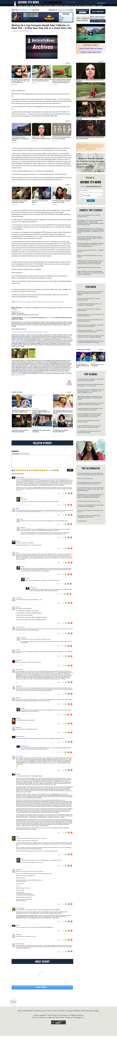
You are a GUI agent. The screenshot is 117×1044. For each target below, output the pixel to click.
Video (75, 5)
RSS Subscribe (87, 1011)
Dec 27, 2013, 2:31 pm (21, 682)
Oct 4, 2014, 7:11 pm (21, 732)
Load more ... (42, 987)
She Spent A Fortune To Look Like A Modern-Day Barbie (90, 461)
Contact (43, 1011)
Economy (26, 5)
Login (98, 3)
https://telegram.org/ (98, 161)
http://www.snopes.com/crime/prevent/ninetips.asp (52, 511)
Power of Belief (48, 5)
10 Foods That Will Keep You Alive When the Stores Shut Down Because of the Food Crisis (90, 474)
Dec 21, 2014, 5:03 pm (26, 865)
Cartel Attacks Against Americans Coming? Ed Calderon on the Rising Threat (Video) (91, 341)
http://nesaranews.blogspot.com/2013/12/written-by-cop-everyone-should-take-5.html (40, 302)
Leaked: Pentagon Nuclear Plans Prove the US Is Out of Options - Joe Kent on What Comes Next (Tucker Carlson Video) (90, 415)
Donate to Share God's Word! (91, 52)
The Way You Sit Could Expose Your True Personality (61, 137)
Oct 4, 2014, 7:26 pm (25, 537)
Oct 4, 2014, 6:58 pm (25, 574)
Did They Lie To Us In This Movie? (40, 201)
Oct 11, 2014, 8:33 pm (21, 741)
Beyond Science (39, 5)
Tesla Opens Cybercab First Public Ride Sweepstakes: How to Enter (89, 516)
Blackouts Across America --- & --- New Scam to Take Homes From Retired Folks (90, 331)
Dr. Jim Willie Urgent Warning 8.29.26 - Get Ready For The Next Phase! (90, 304)
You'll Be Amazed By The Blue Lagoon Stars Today (61, 201)
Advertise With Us (29, 1011)
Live (72, 5)
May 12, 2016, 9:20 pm (21, 939)
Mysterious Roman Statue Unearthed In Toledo (19, 201)
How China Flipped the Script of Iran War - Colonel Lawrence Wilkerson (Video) (89, 426)
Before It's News (28, 2)
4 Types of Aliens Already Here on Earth (89, 501)
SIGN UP (83, 186)
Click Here (26, 317)
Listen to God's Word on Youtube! (90, 48)
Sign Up (103, 3)
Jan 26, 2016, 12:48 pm (21, 921)
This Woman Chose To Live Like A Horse (88, 99)
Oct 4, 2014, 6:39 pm (25, 645)
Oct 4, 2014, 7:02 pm (25, 714)
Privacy (49, 1011)
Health (31, 5)
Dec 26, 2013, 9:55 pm (21, 493)
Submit (91, 200)
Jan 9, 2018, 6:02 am (34, 593)
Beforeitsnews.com (24, 10)
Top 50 (80, 5)
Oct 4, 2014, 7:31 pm (30, 583)
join (20, 312)
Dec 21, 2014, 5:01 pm (26, 504)
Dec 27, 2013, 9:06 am (21, 633)
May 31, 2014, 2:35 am (26, 524)
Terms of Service (59, 1011)
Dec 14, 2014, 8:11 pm (21, 832)
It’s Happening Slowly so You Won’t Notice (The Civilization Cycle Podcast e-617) (90, 483)
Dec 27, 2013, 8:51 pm (21, 693)
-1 (62, 865)
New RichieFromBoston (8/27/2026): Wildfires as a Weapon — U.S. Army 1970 (90, 385)
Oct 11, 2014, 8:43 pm (26, 752)
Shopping (93, 5)
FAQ (37, 1011)
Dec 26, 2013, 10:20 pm (21, 514)
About (20, 1011)
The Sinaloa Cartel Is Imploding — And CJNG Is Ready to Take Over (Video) (90, 325)
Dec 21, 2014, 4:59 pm (21, 854)
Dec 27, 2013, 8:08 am (21, 623)
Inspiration (67, 5)
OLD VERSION (98, 11)
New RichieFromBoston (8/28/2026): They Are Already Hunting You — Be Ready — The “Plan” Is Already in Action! (91, 245)
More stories (34, 19)
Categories (100, 5)
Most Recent (86, 5)
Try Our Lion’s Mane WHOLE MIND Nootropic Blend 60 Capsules (30, 332)
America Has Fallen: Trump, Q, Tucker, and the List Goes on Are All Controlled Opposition (91, 336)
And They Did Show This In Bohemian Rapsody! (20, 431)
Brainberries (14, 142)
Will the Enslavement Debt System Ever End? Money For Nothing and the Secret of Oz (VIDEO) (90, 293)
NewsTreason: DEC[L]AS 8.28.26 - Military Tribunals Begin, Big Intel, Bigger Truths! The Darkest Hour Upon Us (90, 238)
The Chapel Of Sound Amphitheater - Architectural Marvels (20, 138)
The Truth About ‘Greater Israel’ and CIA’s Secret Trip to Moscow (89, 431)
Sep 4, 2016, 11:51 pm (21, 951)
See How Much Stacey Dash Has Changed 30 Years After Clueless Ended (63, 412)
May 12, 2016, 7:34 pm (21, 930)
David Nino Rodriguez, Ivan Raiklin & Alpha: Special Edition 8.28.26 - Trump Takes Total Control (90, 398)
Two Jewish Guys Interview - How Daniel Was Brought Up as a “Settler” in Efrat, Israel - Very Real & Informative (90, 489)
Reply (59, 493)
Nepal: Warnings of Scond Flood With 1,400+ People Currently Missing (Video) (90, 409)
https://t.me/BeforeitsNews (84, 167)
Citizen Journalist (50, 317)
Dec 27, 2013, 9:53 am (21, 656)
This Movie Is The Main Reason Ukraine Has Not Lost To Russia (90, 137)
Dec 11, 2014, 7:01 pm (21, 770)
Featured (20, 5)
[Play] (90, 34)
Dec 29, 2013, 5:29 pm (21, 723)
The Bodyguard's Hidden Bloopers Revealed (60, 431)
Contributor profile (27, 19)
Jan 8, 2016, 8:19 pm (20, 904)
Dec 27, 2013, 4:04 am (21, 548)
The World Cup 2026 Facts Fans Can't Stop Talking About (21, 411)
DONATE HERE (83, 12)
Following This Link (18, 374)
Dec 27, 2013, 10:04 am (21, 665)
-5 (63, 515)
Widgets (96, 1011)
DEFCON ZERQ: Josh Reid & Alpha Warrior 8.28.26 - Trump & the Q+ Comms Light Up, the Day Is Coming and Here (91, 273)
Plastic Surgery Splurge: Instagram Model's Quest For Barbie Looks (41, 412)
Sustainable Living (58, 5)
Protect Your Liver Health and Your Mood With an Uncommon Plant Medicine (90, 505)
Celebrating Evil (82, 521)
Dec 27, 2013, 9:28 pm (21, 704)
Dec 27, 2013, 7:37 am (21, 602)
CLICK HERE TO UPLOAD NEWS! (98, 21)
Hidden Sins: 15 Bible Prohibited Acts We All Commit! (41, 137)
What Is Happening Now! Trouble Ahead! (89, 267)
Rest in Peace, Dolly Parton (85, 478)
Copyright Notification (73, 1011)
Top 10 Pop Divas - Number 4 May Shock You (82, 366)
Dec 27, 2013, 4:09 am (21, 562)
